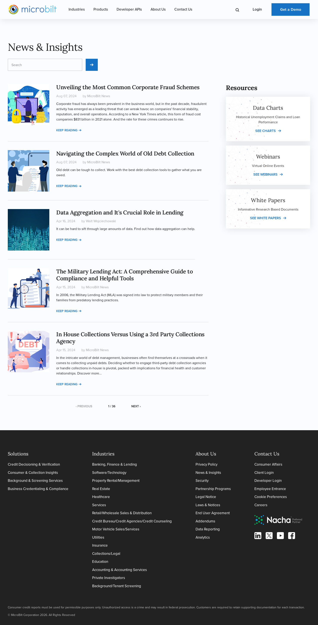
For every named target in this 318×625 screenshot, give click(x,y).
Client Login (264, 472)
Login (257, 9)
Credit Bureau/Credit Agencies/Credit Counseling (132, 521)
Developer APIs (129, 9)
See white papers (265, 218)
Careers (260, 505)
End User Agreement (213, 513)
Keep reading (66, 130)
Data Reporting (208, 529)
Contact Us (183, 9)
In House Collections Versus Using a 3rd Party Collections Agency (130, 338)
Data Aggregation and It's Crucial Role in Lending (119, 212)
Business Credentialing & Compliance (38, 489)
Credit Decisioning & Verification (34, 464)
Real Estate (101, 489)
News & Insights (208, 472)
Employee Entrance (270, 489)
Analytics (203, 537)
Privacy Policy (206, 464)
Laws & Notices (208, 505)
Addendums (205, 521)
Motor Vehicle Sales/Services (115, 529)
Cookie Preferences (270, 497)
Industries (77, 9)
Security (202, 480)
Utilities (98, 537)
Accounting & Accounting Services (119, 570)
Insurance (100, 545)
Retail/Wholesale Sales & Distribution (122, 513)
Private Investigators (108, 578)
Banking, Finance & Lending (114, 464)
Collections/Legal (106, 553)
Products (100, 9)
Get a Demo (290, 9)
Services (99, 505)
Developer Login (268, 480)
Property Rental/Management (116, 480)
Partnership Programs (213, 489)
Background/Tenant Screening (116, 586)
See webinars (265, 174)
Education (100, 561)
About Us (158, 9)
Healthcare (101, 497)
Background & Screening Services (35, 480)
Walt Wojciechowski (101, 221)
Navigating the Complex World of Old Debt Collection (125, 153)
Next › (136, 406)
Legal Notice (206, 497)
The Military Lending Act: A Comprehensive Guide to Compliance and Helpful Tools (124, 275)
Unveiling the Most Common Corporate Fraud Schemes (127, 87)
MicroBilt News (98, 96)
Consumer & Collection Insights (33, 472)
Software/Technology (109, 472)
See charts (265, 130)
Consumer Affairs (268, 464)
